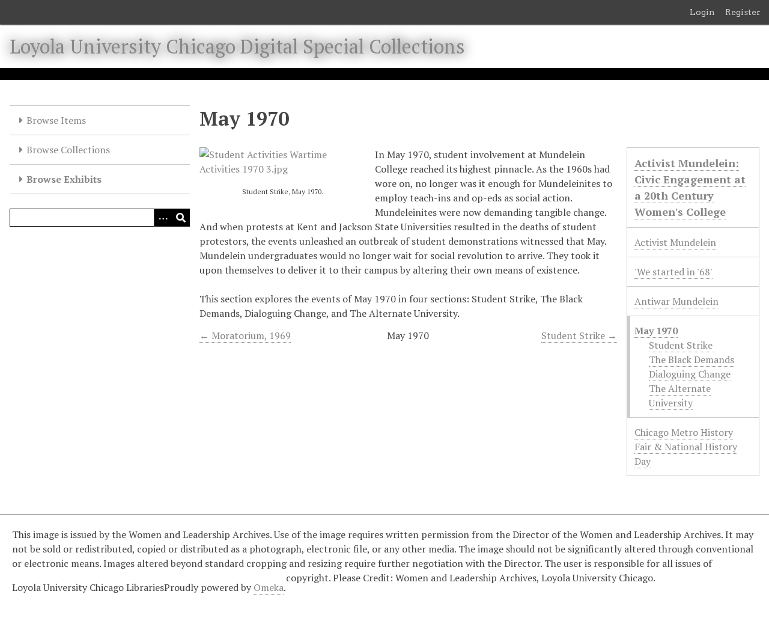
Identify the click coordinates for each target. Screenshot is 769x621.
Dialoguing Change (690, 374)
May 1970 (656, 330)
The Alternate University (680, 395)
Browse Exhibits (64, 179)
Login (702, 12)
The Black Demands (691, 359)
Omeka (269, 587)
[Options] (163, 218)
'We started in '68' (673, 271)
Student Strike (681, 345)
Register (743, 12)
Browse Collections (68, 149)
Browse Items (56, 120)
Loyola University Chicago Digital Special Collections (237, 46)
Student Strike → (579, 335)
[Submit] (181, 218)
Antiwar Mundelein (676, 301)
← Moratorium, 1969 (245, 335)
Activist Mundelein (675, 242)
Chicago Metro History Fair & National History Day (685, 447)
